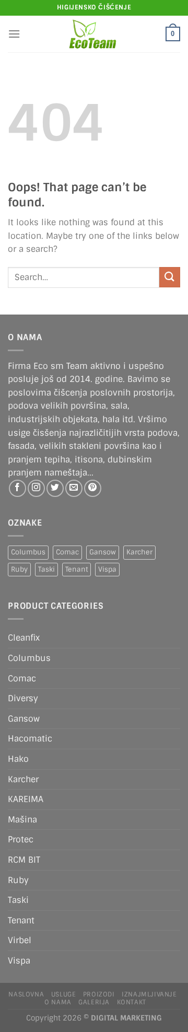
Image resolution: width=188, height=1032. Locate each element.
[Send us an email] (74, 488)
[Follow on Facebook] (17, 488)
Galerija (94, 1002)
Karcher (139, 552)
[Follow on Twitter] (55, 488)
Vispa (107, 569)
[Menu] (14, 34)
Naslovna (26, 994)
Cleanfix (24, 637)
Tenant (76, 569)
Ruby (19, 569)
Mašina (22, 819)
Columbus (28, 552)
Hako (18, 758)
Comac (67, 552)
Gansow (102, 552)
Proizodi (99, 994)
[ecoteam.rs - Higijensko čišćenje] (93, 34)
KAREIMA (25, 799)
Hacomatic (30, 738)
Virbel (19, 940)
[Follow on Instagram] (36, 488)
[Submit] (169, 277)
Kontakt (131, 1002)
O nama (58, 1002)
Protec (20, 839)
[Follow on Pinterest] (92, 488)
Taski (46, 569)
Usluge (63, 994)
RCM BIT (24, 859)
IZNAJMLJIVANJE (149, 994)
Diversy (23, 698)
